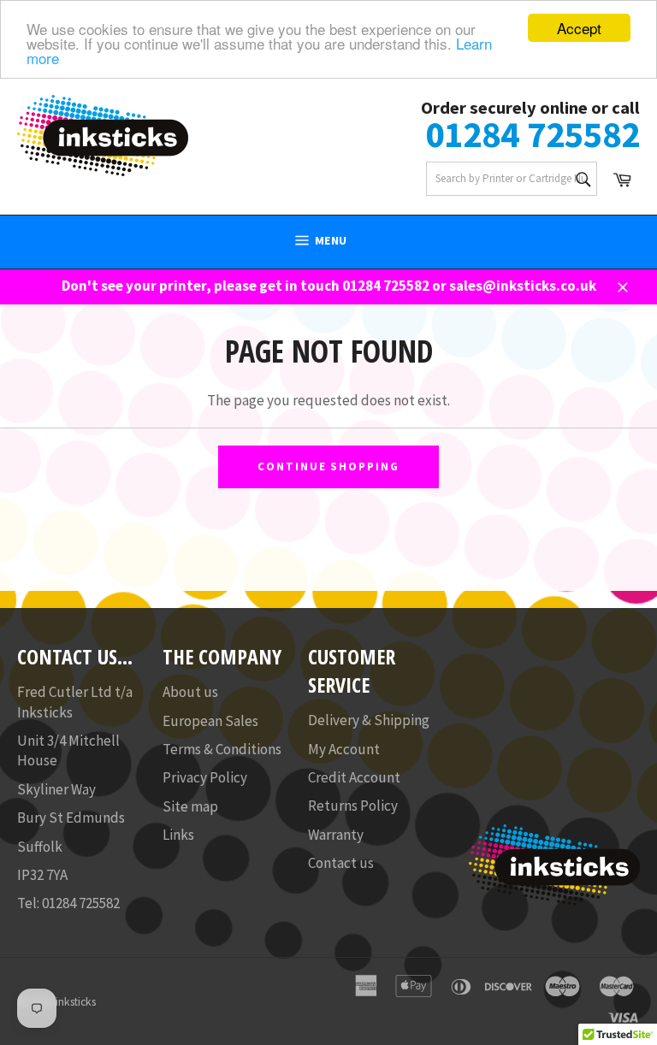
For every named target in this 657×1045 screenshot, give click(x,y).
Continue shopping (328, 466)
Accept (579, 27)
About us (190, 691)
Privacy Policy (205, 777)
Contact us (341, 862)
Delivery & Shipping (368, 720)
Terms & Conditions (222, 749)
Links (178, 834)
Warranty (336, 834)
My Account (344, 749)
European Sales (210, 720)
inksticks (76, 1002)
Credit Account (354, 777)
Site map (190, 806)
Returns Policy (353, 805)
